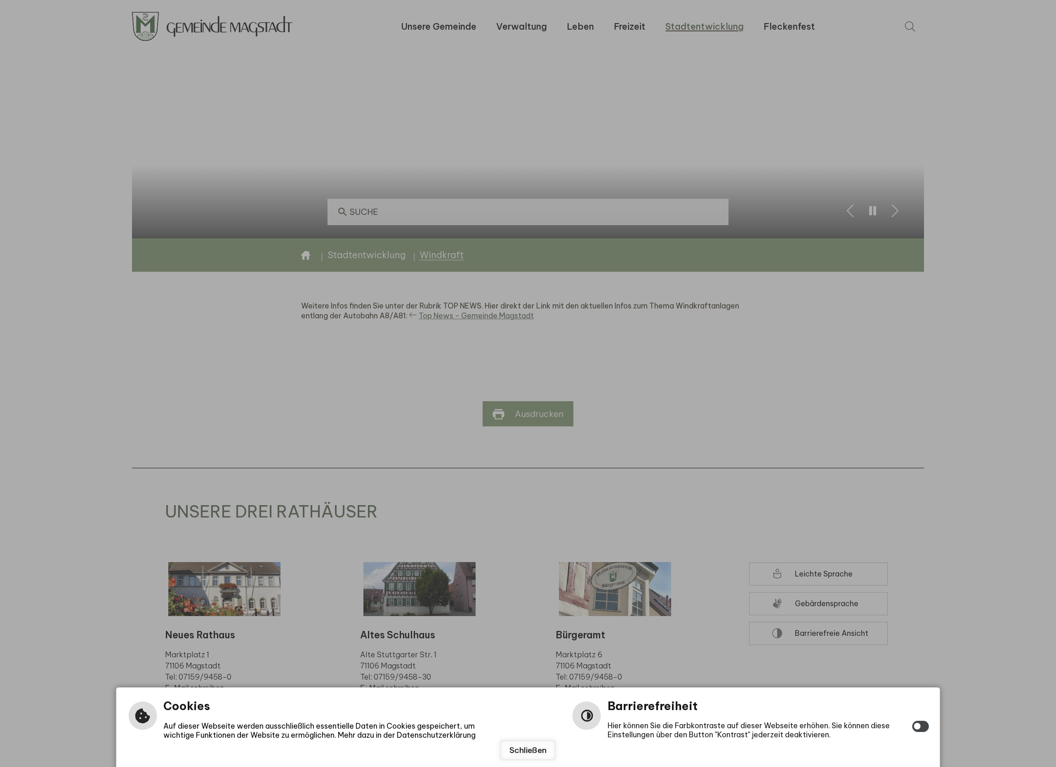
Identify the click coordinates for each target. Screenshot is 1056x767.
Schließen (528, 750)
